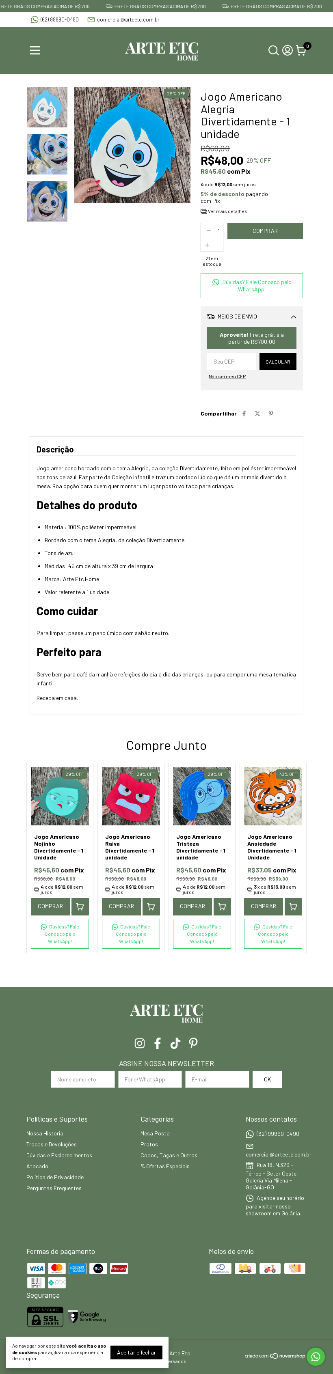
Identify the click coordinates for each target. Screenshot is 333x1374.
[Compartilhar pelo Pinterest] (271, 413)
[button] (252, 286)
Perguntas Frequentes (54, 1187)
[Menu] (36, 50)
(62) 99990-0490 (60, 19)
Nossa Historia (44, 1133)
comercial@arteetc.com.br (128, 19)
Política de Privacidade (55, 1177)
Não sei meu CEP (227, 376)
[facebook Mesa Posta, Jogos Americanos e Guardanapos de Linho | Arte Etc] (157, 1043)
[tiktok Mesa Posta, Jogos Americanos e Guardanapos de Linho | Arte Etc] (175, 1043)
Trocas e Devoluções (51, 1144)
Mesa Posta (155, 1133)
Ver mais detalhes (227, 211)
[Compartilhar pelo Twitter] (257, 413)
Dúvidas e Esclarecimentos (59, 1155)
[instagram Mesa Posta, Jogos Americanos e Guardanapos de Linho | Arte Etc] (140, 1043)
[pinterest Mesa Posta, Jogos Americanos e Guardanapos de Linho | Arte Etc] (193, 1043)
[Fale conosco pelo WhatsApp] (316, 1357)
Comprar (50, 905)
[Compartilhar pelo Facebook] (244, 413)
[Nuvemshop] (275, 1357)
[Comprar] (80, 906)
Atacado (37, 1166)
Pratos (149, 1144)
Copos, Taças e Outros (169, 1155)
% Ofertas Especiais (165, 1166)
